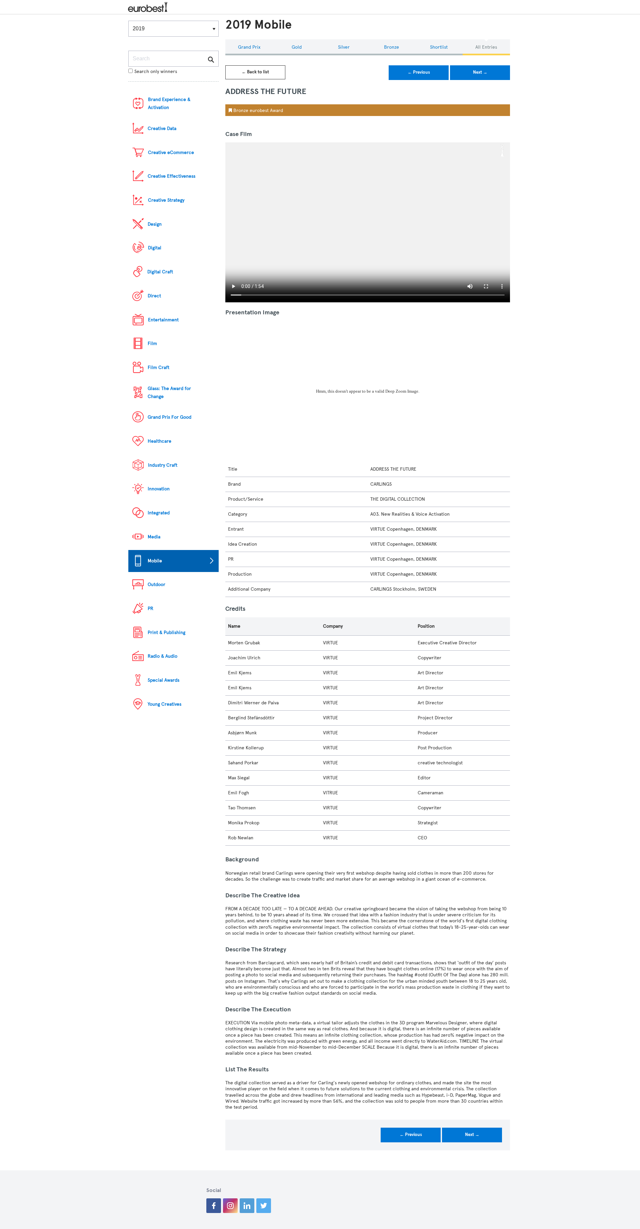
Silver (344, 47)
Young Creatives (164, 704)
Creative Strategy (166, 200)
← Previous (419, 72)
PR (150, 608)
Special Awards (163, 680)
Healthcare (159, 441)
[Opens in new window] (213, 1205)
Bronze (391, 47)
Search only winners (155, 71)
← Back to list (255, 72)
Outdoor (156, 584)
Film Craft (158, 367)
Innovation (159, 489)
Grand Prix (249, 47)
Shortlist (439, 47)
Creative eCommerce (171, 152)
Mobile (155, 561)
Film (152, 343)
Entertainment (163, 320)
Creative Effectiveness (171, 176)
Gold (297, 47)
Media (154, 537)
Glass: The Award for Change (169, 392)
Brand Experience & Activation (169, 103)
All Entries (486, 47)
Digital (154, 248)
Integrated (159, 513)
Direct (154, 296)
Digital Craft (160, 272)
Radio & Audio (162, 656)
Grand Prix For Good (169, 417)
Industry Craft (162, 465)
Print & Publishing (166, 632)
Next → (480, 72)
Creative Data (162, 128)
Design (155, 224)
